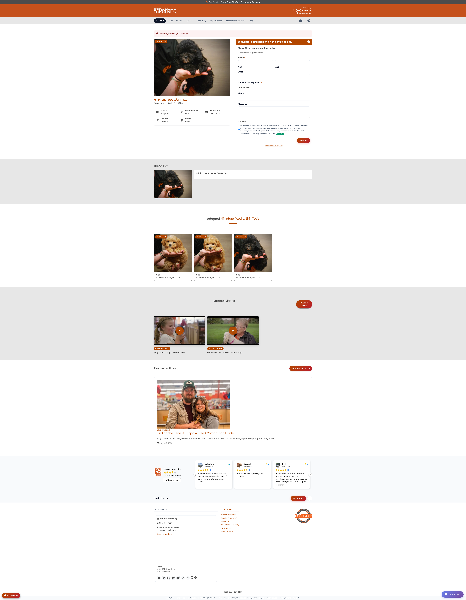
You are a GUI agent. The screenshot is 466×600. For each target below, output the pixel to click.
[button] (310, 475)
